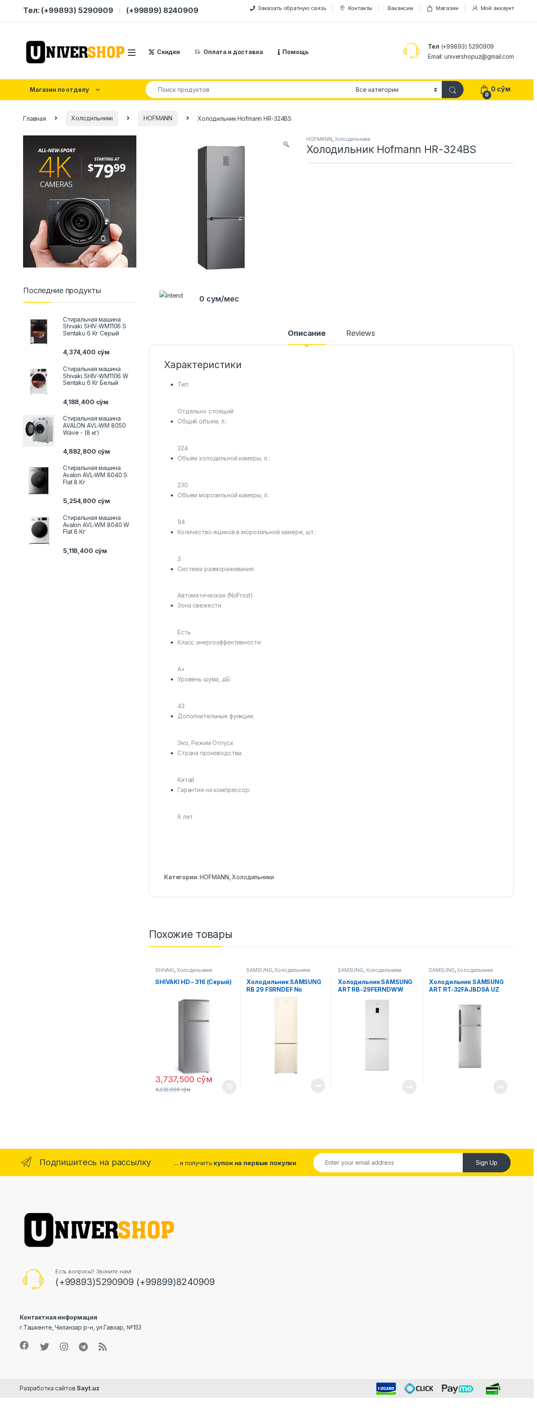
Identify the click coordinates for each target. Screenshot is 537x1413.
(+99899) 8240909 (162, 10)
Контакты (360, 8)
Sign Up (487, 1162)
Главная (34, 118)
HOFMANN (157, 118)
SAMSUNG (259, 970)
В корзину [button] (225, 1087)
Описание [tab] (307, 334)
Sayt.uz (88, 1388)
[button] (286, 145)
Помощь (295, 51)
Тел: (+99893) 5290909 (68, 10)
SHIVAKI (164, 970)
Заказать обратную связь (292, 8)
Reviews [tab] (360, 334)
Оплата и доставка (233, 51)
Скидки (168, 51)
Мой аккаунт (497, 8)
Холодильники (92, 118)
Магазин (447, 8)
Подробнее (308, 1085)
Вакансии (400, 8)
